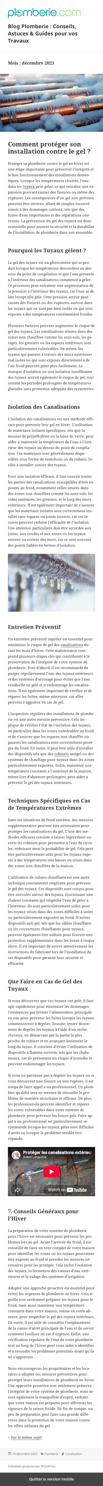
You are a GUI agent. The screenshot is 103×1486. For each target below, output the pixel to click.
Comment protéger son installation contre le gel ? (49, 147)
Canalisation (73, 1454)
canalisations (72, 644)
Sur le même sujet (26, 1437)
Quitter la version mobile (51, 1479)
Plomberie (51, 1454)
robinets (61, 753)
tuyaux (29, 186)
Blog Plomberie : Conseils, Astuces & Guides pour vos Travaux (43, 33)
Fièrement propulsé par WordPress (31, 1466)
